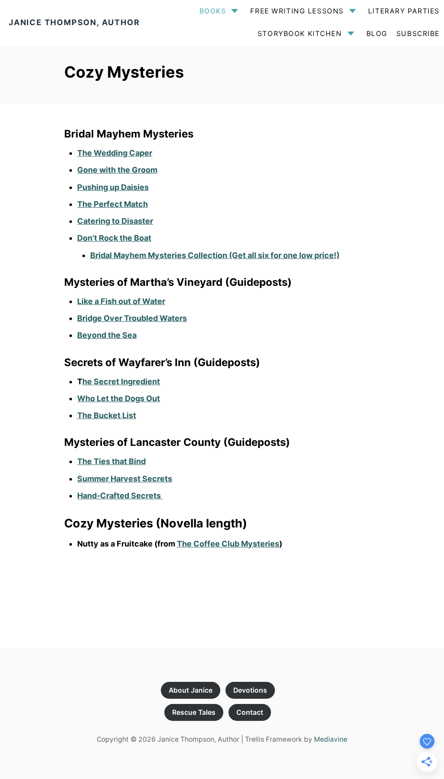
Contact (249, 712)
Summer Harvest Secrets (124, 478)
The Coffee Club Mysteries (228, 543)
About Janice (190, 690)
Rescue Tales (193, 712)
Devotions (250, 690)
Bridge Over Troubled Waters (132, 318)
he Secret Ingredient (121, 381)
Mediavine (330, 739)
